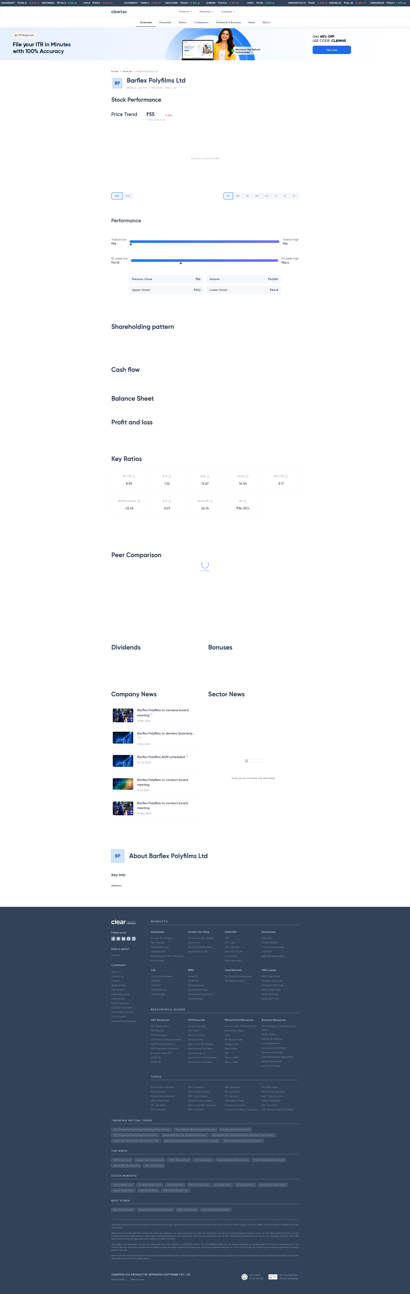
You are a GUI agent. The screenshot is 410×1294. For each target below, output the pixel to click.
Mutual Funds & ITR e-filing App (167, 956)
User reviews (118, 989)
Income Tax (194, 942)
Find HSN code (269, 1087)
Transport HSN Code (272, 985)
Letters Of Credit (271, 1066)
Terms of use (137, 1279)
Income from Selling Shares (202, 1057)
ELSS (227, 1035)
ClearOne (193, 980)
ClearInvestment (160, 947)
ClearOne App (195, 998)
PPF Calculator (196, 1087)
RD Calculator (232, 1091)
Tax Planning (157, 942)
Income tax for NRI (197, 951)
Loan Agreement (271, 1043)
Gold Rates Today (234, 1100)
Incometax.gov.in (197, 1053)
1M (247, 195)
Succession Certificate (274, 1048)
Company (226, 11)
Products (184, 11)
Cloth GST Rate (270, 994)
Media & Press (118, 985)
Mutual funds (157, 960)
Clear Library (118, 998)
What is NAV (231, 1062)
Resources (205, 11)
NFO (227, 1053)
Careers (115, 980)
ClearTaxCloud (159, 989)
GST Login (230, 942)
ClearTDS (267, 951)
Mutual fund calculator (163, 1096)
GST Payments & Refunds (164, 1048)
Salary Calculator (271, 1100)
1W (238, 195)
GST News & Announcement (166, 1039)
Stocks (114, 71)
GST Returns (157, 1030)
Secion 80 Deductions (200, 947)
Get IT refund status (272, 1096)
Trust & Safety (118, 1016)
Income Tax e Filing (161, 938)
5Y (294, 195)
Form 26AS (193, 1030)
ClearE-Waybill (269, 942)
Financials (165, 22)
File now (331, 50)
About (266, 22)
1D (228, 195)
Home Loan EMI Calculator (202, 1105)
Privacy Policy (118, 1279)
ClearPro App (158, 994)
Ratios (182, 22)
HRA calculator (232, 1087)
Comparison (201, 22)
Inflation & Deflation (272, 1039)
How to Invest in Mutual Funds (241, 1026)
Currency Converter (235, 1105)
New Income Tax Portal (200, 1048)
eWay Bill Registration (273, 956)
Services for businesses (200, 994)
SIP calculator (158, 1105)
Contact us (117, 976)
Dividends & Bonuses (228, 22)
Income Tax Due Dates (200, 1062)
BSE (128, 195)
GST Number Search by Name (278, 1109)
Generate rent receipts (200, 1100)
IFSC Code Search (198, 1096)
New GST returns (233, 951)
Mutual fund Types (234, 1030)
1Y (276, 195)
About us (116, 971)
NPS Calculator (196, 1109)
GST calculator (159, 1109)
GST (227, 938)
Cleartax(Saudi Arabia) (123, 1021)
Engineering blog (120, 994)
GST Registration (160, 1026)
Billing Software (196, 985)
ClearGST (267, 938)
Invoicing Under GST (161, 1053)
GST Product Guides (122, 1012)
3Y (284, 195)
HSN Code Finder (271, 976)
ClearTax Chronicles (121, 1007)
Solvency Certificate (272, 1052)
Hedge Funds (232, 1044)
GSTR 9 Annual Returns (163, 1044)
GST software (232, 947)
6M (266, 195)
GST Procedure (159, 1035)
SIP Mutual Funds (234, 1039)
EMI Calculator (158, 1091)
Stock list (127, 71)
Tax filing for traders (235, 980)
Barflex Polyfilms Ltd (147, 71)
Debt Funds (231, 1048)
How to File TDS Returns (200, 1044)
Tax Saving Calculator (273, 1091)
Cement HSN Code (272, 980)
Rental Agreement (272, 1061)
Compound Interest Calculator (241, 1109)
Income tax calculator (162, 1087)
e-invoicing (231, 956)
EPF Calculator (269, 1105)
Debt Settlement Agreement (277, 1057)
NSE (117, 195)
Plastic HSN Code (271, 989)
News (252, 22)
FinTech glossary (120, 1003)
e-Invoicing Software (273, 947)
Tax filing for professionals (238, 976)
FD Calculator (232, 1096)
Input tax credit (233, 960)
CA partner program (161, 976)
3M (256, 195)
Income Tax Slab (196, 1026)
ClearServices (158, 951)
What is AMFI (231, 1057)
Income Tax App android (201, 938)
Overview (146, 22)
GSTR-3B (156, 1062)
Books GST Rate (270, 998)
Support (115, 955)
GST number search (198, 1091)
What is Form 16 (196, 1035)
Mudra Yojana (269, 1034)
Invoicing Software (198, 989)
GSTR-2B (156, 1057)
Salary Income (195, 1039)
